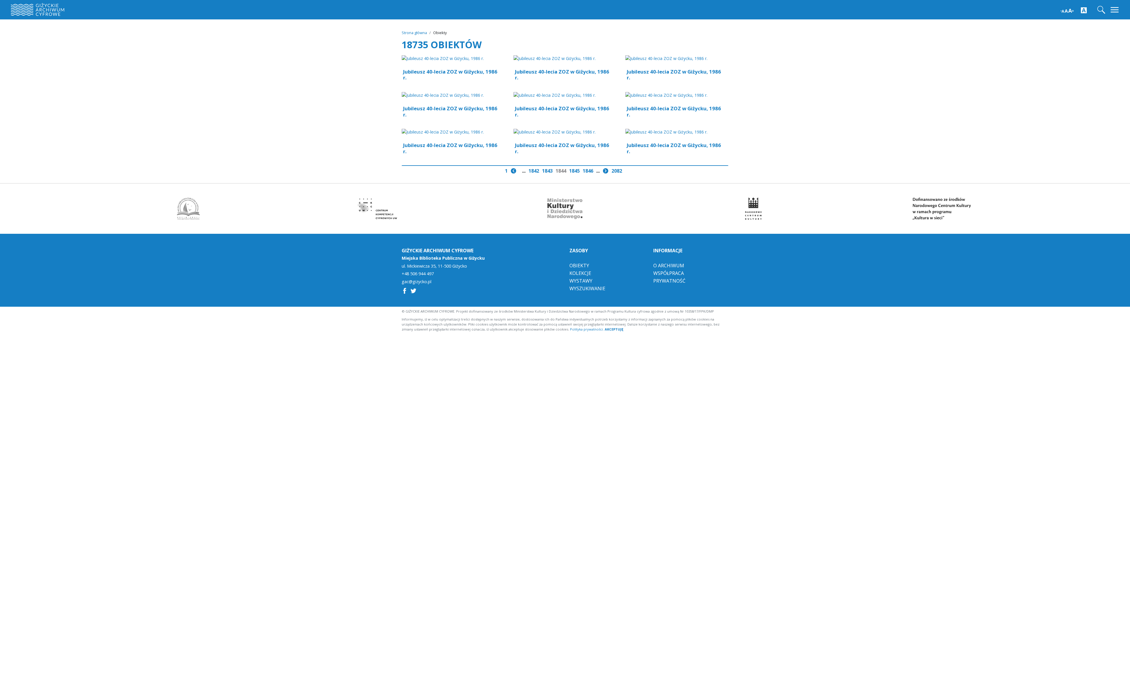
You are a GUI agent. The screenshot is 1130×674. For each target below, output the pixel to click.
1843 (547, 171)
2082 (616, 171)
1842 (534, 171)
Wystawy (580, 280)
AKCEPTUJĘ (614, 329)
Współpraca (668, 273)
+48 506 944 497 (418, 274)
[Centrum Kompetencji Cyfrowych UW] (376, 209)
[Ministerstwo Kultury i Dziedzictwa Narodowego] (565, 209)
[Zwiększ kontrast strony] (1083, 10)
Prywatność (669, 280)
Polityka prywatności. (587, 329)
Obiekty (579, 265)
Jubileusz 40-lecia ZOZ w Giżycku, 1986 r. (450, 74)
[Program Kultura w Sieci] (942, 209)
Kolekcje (580, 273)
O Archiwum (668, 265)
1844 (561, 171)
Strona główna (414, 32)
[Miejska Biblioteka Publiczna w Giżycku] (188, 209)
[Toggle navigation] (1115, 10)
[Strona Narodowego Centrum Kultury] (753, 209)
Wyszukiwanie (587, 288)
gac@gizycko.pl (416, 282)
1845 (574, 171)
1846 (588, 171)
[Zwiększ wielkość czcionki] (1067, 10)
